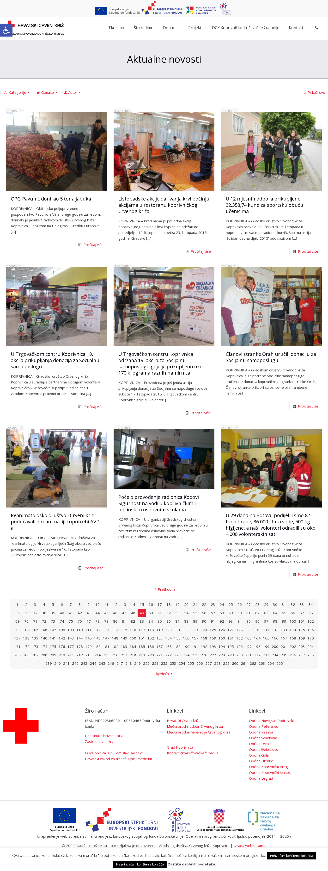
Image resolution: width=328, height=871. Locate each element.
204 (310, 646)
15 (142, 604)
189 (177, 646)
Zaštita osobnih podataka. (192, 864)
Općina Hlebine (261, 760)
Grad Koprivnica (180, 747)
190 (186, 646)
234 (275, 654)
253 (173, 663)
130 (257, 629)
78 (97, 621)
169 (301, 638)
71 (35, 621)
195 (230, 646)
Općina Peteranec (264, 726)
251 (155, 663)
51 (160, 612)
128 (239, 629)
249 (137, 663)
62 (257, 612)
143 (70, 638)
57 (213, 612)
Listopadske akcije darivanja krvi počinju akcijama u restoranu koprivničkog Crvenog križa (163, 204)
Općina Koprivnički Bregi (269, 766)
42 (80, 612)
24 (222, 604)
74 (62, 621)
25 (231, 604)
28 (257, 604)
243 (84, 663)
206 (26, 654)
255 (191, 663)
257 (208, 663)
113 (106, 629)
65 (284, 612)
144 (79, 638)
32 (293, 604)
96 (257, 621)
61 (248, 612)
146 (97, 638)
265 (279, 663)
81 (124, 621)
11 (106, 604)
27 (248, 604)
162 (239, 638)
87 (177, 621)
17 (160, 604)
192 (204, 646)
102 (310, 621)
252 (164, 663)
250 (146, 663)
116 (133, 629)
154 (168, 638)
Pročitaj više (93, 244)
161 (230, 638)
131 (266, 629)
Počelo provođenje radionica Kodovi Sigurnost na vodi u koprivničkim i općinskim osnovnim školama (158, 503)
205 (17, 654)
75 (71, 621)
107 (53, 629)
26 (239, 604)
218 (133, 654)
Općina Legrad (261, 778)
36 (26, 612)
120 (168, 629)
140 (44, 638)
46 (115, 612)
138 (26, 638)
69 (17, 621)
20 (186, 604)
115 (124, 629)
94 (239, 621)
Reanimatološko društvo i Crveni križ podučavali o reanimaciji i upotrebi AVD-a (56, 521)
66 (293, 612)
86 (168, 621)
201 (284, 646)
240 (57, 663)
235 (284, 654)
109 (70, 629)
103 (17, 629)
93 (231, 621)
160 (222, 638)
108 (62, 629)
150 (133, 638)
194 (222, 646)
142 (62, 638)
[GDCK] (34, 28)
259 (226, 663)
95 (248, 621)
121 (177, 629)
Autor (72, 92)
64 (275, 612)
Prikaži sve (316, 92)
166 (275, 638)
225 (195, 654)
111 (88, 629)
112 (97, 629)
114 (115, 629)
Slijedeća (161, 673)
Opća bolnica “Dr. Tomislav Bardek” (114, 753)
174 (44, 646)
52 (168, 612)
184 (133, 646)
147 (106, 638)
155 (177, 638)
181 (106, 646)
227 (213, 654)
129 (248, 629)
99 (284, 621)
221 (159, 654)
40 (62, 612)
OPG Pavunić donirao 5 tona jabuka (51, 198)
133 (284, 629)
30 (275, 604)
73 (53, 621)
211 (70, 654)
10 (97, 604)
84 (151, 621)
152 (150, 638)
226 (204, 654)
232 (257, 654)
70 (26, 621)
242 (75, 663)
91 (213, 621)
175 (53, 646)
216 (115, 654)
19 (177, 604)
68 (311, 612)
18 (168, 604)
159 (213, 638)
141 (53, 638)
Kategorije (17, 92)
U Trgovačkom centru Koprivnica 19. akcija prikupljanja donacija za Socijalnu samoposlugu (55, 360)
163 (248, 638)
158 (204, 638)
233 (266, 654)
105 (35, 629)
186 (150, 646)
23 (213, 604)
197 (248, 646)
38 (44, 612)
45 (106, 612)
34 (311, 604)
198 (257, 646)
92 (222, 621)
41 (71, 612)
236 (293, 654)
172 (26, 646)
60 (239, 612)
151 (142, 638)
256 (199, 663)
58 (222, 612)
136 (310, 629)
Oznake (47, 92)
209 (53, 654)
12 (115, 604)
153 (159, 638)
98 (275, 621)
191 (195, 646)
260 (235, 663)
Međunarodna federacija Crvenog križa (198, 732)
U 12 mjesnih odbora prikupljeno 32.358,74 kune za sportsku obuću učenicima (264, 204)
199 (266, 646)
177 (70, 646)
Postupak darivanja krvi (104, 735)
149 (124, 638)
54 (186, 612)
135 (301, 629)
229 (230, 654)
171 (17, 646)
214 (97, 654)
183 (124, 646)
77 (88, 621)
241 (66, 663)
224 (186, 654)
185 (142, 646)
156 (186, 638)
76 (80, 621)
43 (88, 612)
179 (88, 646)
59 (231, 612)
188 (168, 646)
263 (262, 663)
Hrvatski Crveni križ (183, 720)
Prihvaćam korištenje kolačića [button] (291, 855)
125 (213, 629)
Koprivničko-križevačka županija (192, 753)
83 (142, 621)
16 (151, 604)
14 (133, 604)
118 (150, 629)
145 (88, 638)
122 (186, 629)
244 (93, 663)
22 (204, 604)
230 (239, 654)
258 (217, 663)
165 (266, 638)
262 (253, 663)
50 (151, 612)
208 (44, 654)
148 (115, 638)
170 (310, 638)
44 (97, 612)
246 (111, 663)
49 (142, 612)
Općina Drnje (259, 743)
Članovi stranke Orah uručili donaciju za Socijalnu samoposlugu (271, 357)
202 (293, 646)
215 (106, 654)
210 (62, 654)
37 (35, 612)
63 (266, 612)
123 (195, 629)
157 (195, 638)
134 (293, 629)
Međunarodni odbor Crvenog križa (195, 726)
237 (301, 654)
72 (44, 621)
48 (133, 612)
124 (204, 629)
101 (301, 621)
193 (213, 646)
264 (270, 663)
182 (115, 646)
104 (26, 629)
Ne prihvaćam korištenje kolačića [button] (140, 864)
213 (88, 654)
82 (133, 621)
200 (275, 646)
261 (244, 663)
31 (284, 604)
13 (124, 604)
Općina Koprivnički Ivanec (270, 772)
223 (177, 654)
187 (159, 646)
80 (115, 621)
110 (79, 629)
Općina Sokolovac (263, 737)
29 (266, 604)
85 (160, 621)
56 (204, 612)
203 (301, 646)
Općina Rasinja (261, 732)
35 (17, 612)
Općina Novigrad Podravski (271, 720)
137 (17, 638)
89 (195, 621)
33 (302, 604)
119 (159, 629)
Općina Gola (259, 755)
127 (230, 629)
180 (97, 646)
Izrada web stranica (250, 845)
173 (35, 646)
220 (150, 654)
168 (293, 638)
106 (44, 629)
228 (222, 654)
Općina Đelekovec (264, 749)
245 (102, 663)
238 (310, 654)
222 (168, 654)
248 (128, 663)
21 (195, 604)
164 (257, 638)
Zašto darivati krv (99, 741)
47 (124, 612)
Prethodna (166, 589)
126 (222, 629)
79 (106, 621)
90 (204, 621)
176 (62, 646)
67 (302, 612)
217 (124, 654)
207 (35, 654)
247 (119, 663)
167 (284, 638)
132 (275, 629)
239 (48, 663)
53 (177, 612)
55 (195, 612)
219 (142, 654)
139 (35, 638)
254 (182, 663)
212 (79, 654)
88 (186, 621)
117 (142, 629)
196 (239, 646)
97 (266, 621)
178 (79, 646)
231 (248, 654)
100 (293, 621)
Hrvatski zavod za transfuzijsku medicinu (118, 758)
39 (53, 612)
